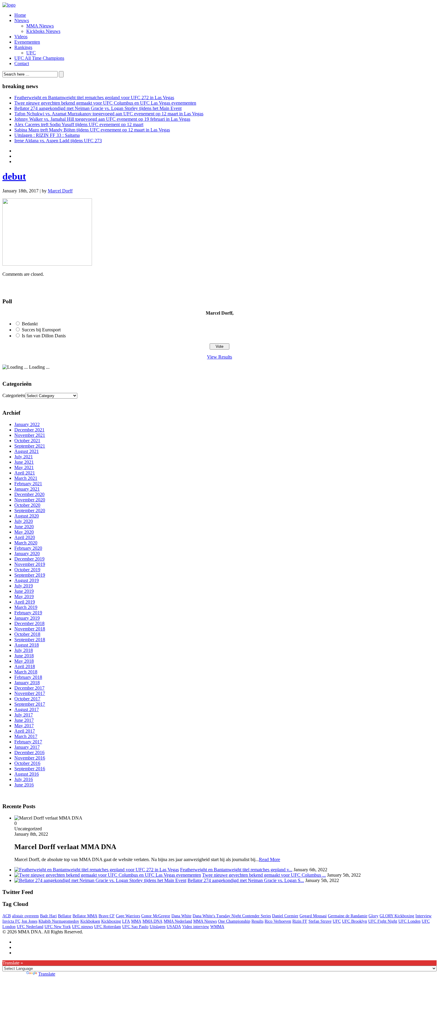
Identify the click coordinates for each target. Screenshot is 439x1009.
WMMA (217, 926)
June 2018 (24, 655)
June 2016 (24, 784)
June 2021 (24, 462)
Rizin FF (299, 921)
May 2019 (24, 596)
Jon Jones (29, 921)
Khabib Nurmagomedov (59, 921)
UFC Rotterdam (107, 926)
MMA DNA (152, 921)
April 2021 (24, 472)
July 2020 (23, 521)
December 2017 (29, 687)
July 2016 (23, 779)
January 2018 (27, 682)
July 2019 (23, 585)
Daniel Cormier (285, 916)
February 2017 (28, 741)
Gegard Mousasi (313, 916)
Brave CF (107, 916)
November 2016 (29, 757)
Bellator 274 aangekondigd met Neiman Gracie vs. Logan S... (246, 880)
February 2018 (28, 677)
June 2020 (24, 526)
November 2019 (29, 564)
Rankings (23, 47)
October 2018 (27, 634)
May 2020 (24, 532)
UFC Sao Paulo (135, 926)
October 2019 (27, 569)
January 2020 (27, 553)
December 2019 (29, 558)
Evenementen (27, 42)
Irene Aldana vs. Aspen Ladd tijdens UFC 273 (58, 140)
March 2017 (25, 736)
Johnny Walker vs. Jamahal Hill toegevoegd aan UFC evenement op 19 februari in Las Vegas (102, 119)
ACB (6, 916)
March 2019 (25, 607)
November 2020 (29, 499)
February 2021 (28, 483)
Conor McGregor (155, 916)
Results (257, 921)
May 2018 (24, 661)
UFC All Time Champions (39, 58)
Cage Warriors (128, 916)
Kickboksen (90, 921)
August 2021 (26, 451)
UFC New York (57, 926)
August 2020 (26, 515)
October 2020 (27, 505)
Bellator (64, 916)
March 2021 (25, 478)
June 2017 (24, 720)
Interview (423, 916)
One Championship (234, 921)
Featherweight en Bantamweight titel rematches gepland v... (236, 869)
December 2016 (29, 752)
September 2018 (29, 639)
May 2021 (24, 467)
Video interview (195, 926)
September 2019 (29, 575)
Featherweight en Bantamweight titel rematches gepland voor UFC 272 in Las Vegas (94, 97)
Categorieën (13, 395)
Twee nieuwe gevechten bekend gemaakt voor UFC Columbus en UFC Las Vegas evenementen (105, 102)
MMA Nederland (178, 921)
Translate (46, 973)
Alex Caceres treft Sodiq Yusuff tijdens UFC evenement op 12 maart (78, 124)
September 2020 (29, 510)
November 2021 (29, 435)
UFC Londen (409, 921)
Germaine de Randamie (347, 916)
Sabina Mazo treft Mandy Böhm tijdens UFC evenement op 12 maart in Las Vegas (92, 129)
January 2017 (27, 747)
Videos (20, 36)
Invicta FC (11, 921)
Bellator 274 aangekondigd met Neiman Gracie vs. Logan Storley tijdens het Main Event (98, 108)
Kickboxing (111, 921)
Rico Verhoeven (278, 921)
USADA (174, 926)
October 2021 (27, 440)
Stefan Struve (319, 921)
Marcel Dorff (60, 190)
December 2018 (29, 623)
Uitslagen (157, 926)
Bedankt (30, 323)
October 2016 (27, 763)
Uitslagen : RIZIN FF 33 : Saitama (47, 135)
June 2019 (24, 591)
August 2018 (26, 644)
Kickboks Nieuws (43, 31)
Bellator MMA (85, 916)
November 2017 (29, 693)
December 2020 (29, 494)
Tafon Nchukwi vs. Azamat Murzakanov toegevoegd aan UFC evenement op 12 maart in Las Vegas (108, 113)
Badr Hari (48, 916)
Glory (373, 916)
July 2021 (23, 456)
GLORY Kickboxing (397, 916)
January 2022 (27, 424)
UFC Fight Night (382, 921)
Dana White (181, 916)
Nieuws (21, 20)
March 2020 (25, 542)
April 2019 (24, 601)
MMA (136, 921)
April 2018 (24, 666)
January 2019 (27, 618)
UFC (31, 52)
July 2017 (23, 714)
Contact (21, 63)
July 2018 (23, 650)
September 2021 (29, 445)
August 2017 (26, 709)
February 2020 (28, 548)
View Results (219, 356)
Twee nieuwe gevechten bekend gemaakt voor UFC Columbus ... (264, 875)
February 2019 (28, 612)
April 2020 (24, 537)
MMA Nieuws (40, 25)
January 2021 (27, 489)
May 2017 (24, 725)
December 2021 (29, 429)
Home (20, 15)
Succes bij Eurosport (41, 329)
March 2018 (25, 671)
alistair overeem (25, 916)
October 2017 (27, 698)
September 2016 (29, 768)
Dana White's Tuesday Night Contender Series (232, 916)
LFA (126, 921)
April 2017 (24, 731)
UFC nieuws (82, 926)
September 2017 (29, 704)
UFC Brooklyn (354, 921)
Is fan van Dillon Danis (44, 335)
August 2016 (26, 774)
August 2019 (26, 580)
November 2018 (29, 628)
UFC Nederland (30, 926)
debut (14, 176)
